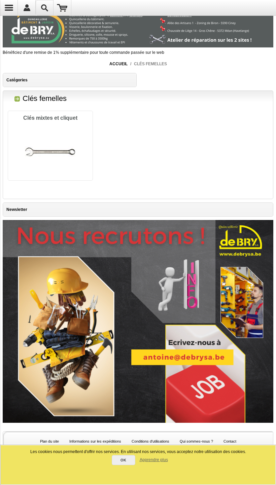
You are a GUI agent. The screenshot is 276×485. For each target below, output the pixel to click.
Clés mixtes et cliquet (50, 118)
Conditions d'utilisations (150, 441)
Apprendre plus (154, 459)
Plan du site (49, 441)
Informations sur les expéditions (95, 441)
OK (123, 460)
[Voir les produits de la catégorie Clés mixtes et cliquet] (50, 152)
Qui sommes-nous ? (196, 441)
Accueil (118, 64)
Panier (62, 7)
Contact (229, 441)
